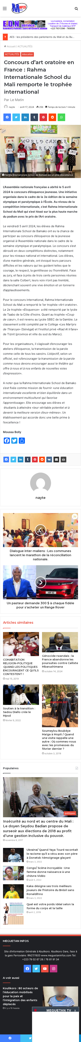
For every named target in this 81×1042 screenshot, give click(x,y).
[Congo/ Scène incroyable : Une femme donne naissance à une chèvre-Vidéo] (13, 873)
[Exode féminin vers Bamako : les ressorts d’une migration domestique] (60, 996)
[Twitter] (16, 117)
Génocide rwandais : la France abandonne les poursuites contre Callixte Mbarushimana (60, 661)
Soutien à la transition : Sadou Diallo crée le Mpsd (19, 712)
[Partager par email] (56, 459)
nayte (12, 107)
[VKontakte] (49, 459)
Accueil (10, 46)
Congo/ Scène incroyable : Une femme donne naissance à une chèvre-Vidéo (48, 872)
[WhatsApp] (61, 117)
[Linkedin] (25, 117)
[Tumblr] (34, 117)
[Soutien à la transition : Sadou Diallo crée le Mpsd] (21, 694)
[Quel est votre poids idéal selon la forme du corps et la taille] (13, 913)
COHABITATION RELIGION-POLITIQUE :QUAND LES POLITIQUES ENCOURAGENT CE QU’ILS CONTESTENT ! (21, 667)
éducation (27, 54)
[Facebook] (7, 117)
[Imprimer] (63, 459)
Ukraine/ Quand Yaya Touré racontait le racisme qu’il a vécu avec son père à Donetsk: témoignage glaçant (52, 853)
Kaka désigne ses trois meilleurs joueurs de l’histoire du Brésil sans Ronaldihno (50, 890)
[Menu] (5, 9)
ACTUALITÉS (25, 46)
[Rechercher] (76, 9)
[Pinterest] (43, 117)
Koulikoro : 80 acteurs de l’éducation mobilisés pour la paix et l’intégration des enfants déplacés (20, 996)
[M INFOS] (20, 8)
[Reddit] (52, 117)
